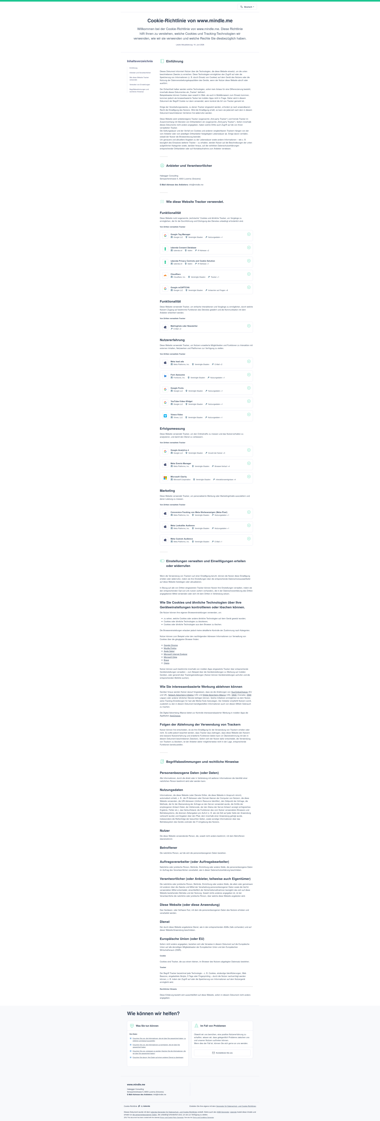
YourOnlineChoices (239, 691)
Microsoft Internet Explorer (175, 654)
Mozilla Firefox (170, 648)
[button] (247, 7)
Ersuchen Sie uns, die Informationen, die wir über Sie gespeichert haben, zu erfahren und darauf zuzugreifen (159, 1039)
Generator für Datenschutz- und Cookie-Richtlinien (236, 1106)
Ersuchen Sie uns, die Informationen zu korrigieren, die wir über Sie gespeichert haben (156, 1046)
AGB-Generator (223, 1112)
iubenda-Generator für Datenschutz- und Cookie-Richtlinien (174, 1112)
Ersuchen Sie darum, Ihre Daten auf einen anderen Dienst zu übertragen (158, 1057)
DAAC (234, 694)
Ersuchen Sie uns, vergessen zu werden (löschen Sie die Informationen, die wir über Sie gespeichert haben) (159, 1052)
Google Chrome (171, 645)
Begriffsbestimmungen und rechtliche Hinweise (139, 90)
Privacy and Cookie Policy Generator (172, 1117)
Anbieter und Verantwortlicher (140, 72)
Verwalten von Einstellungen (140, 84)
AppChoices (175, 715)
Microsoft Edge (170, 657)
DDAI (249, 694)
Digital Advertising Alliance (214, 694)
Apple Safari (169, 651)
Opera (166, 663)
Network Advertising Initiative (181, 694)
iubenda (233, 1112)
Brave (166, 660)
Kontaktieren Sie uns (224, 1053)
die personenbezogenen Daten (145, 1114)
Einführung (133, 68)
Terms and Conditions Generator (203, 1117)
